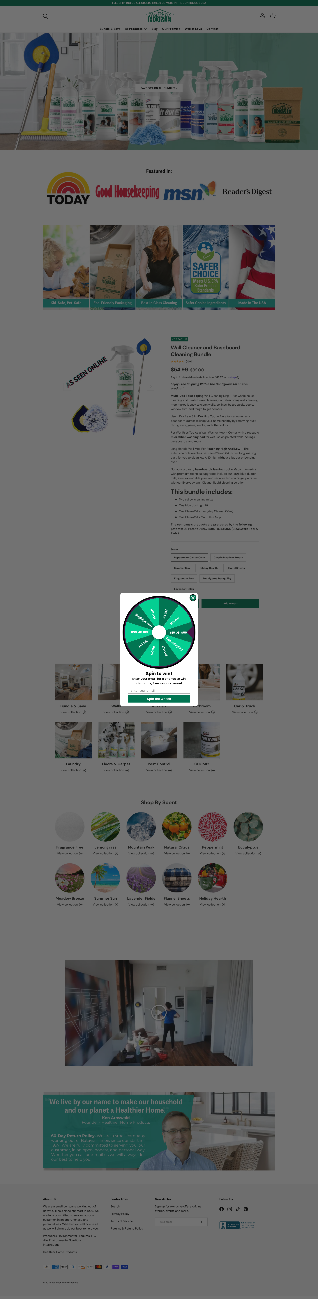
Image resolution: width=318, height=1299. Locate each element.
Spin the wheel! (159, 699)
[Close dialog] (193, 597)
